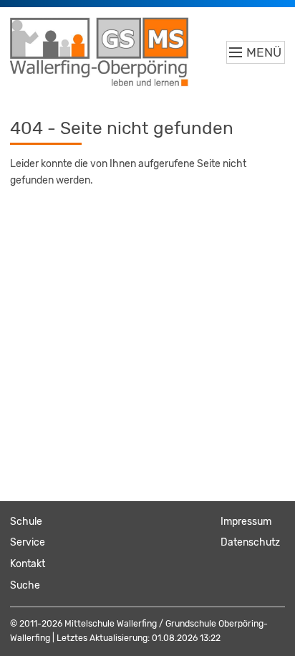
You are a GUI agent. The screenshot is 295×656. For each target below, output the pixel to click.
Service (27, 542)
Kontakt (27, 564)
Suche (25, 585)
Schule (26, 521)
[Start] (99, 52)
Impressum (246, 521)
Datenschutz (250, 542)
